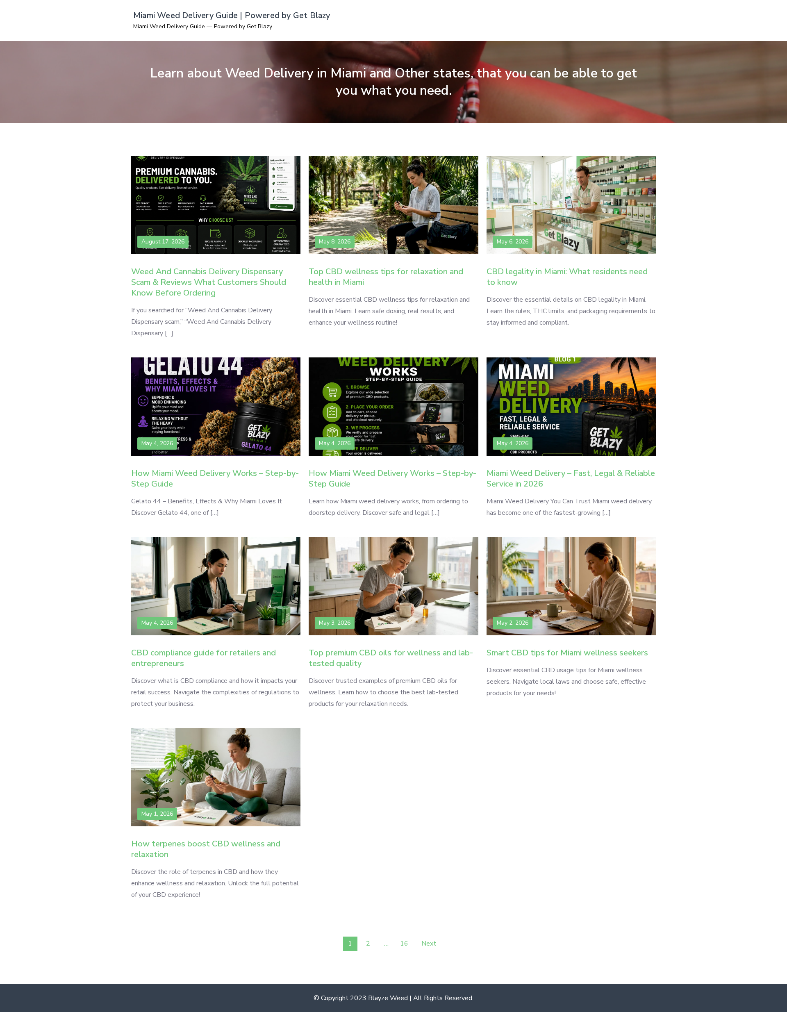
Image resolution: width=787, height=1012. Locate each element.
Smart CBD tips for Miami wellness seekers (567, 652)
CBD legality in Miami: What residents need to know (567, 277)
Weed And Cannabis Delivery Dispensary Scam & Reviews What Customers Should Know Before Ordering (208, 282)
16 (404, 943)
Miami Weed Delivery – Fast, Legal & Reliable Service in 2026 (571, 478)
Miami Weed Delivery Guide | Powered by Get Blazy (231, 15)
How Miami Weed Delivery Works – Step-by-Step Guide (215, 478)
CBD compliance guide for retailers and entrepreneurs (203, 658)
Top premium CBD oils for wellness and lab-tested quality (391, 658)
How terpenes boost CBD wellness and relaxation (205, 849)
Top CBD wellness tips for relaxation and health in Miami (386, 277)
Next (428, 943)
